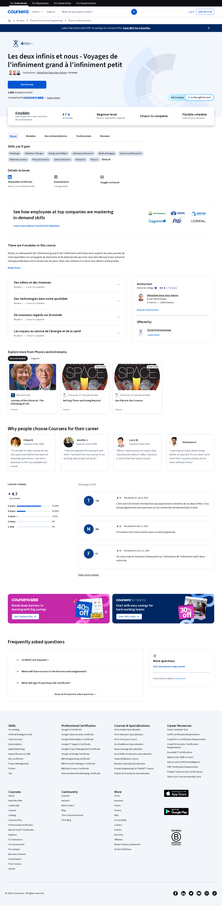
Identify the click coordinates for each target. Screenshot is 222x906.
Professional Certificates (20, 825)
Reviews (105, 136)
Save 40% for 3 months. (137, 28)
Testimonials (83, 136)
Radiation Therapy (34, 153)
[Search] (134, 12)
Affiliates (118, 839)
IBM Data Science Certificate (75, 768)
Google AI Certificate (71, 729)
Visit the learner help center (169, 666)
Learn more (53, 98)
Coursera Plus (15, 820)
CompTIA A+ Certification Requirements (186, 739)
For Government (16, 844)
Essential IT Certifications (179, 752)
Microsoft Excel (15, 758)
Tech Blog (66, 820)
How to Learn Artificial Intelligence (183, 762)
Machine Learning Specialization (129, 763)
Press (117, 795)
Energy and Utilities (58, 153)
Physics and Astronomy (79, 20)
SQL (10, 773)
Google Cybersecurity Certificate (77, 734)
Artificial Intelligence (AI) (20, 734)
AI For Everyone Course (125, 739)
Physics (94, 159)
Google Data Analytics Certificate (77, 739)
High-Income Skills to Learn (180, 757)
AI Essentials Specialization (127, 729)
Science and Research (131, 153)
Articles (118, 830)
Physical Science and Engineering (46, 20)
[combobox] (92, 12)
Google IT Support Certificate (75, 744)
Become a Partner (17, 854)
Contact (118, 825)
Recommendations (56, 136)
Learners (65, 795)
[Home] (9, 21)
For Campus (14, 849)
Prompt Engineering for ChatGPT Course (134, 768)
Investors (119, 800)
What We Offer (15, 800)
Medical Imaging (106, 153)
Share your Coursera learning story (184, 776)
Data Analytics (15, 744)
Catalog (12, 815)
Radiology (15, 153)
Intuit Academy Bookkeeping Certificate (80, 773)
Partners (65, 800)
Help (116, 815)
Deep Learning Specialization (128, 749)
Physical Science (41, 159)
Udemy (11, 868)
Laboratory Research (83, 153)
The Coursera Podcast (72, 815)
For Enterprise (15, 839)
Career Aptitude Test (177, 729)
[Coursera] (18, 11)
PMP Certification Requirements (182, 767)
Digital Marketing (16, 749)
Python (11, 768)
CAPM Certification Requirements (183, 734)
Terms (117, 805)
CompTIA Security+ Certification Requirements (182, 746)
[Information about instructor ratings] (155, 288)
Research (80, 159)
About (13, 136)
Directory (118, 834)
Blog (63, 810)
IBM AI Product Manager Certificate (78, 763)
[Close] (209, 28)
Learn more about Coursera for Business (36, 226)
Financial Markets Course (126, 758)
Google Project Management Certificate (80, 749)
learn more (180, 678)
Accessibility (120, 820)
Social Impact (14, 859)
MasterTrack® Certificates (21, 830)
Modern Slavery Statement (127, 844)
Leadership (13, 805)
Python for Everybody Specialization (132, 773)
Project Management (18, 763)
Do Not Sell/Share (122, 849)
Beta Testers (67, 805)
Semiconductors (62, 159)
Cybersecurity (15, 739)
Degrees (12, 834)
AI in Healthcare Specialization (128, 744)
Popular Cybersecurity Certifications (185, 771)
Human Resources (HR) (19, 754)
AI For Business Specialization (128, 734)
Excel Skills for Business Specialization (133, 754)
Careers (12, 810)
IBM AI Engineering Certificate (75, 758)
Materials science (18, 159)
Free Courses (15, 864)
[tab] (18, 358)
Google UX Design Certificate (75, 754)
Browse (20, 20)
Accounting (13, 729)
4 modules (22, 113)
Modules (31, 136)
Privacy (117, 810)
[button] (51, 12)
